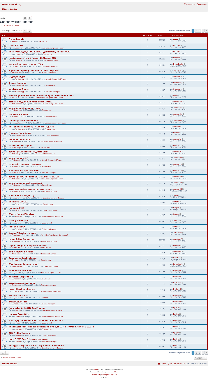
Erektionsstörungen (50, 60)
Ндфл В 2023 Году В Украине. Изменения (29, 339)
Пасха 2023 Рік (16, 45)
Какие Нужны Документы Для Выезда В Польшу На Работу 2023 (40, 52)
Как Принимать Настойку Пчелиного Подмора (31, 127)
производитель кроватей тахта (24, 170)
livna (13, 97)
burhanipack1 (17, 266)
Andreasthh (16, 160)
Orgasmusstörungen (49, 241)
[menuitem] (18, 4)
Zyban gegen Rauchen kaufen (23, 258)
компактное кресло (18, 114)
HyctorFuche (17, 66)
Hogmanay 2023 (16, 208)
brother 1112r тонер (18, 302)
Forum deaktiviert (17, 39)
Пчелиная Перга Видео (20, 133)
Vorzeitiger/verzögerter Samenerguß (49, 97)
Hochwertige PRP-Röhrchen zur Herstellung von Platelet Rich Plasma (41, 95)
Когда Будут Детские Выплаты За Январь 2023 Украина (36, 320)
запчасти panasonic (18, 295)
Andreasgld (16, 179)
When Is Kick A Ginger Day (21, 195)
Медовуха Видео (17, 77)
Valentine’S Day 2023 (18, 202)
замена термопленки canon (22, 283)
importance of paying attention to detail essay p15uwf (34, 70)
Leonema (18, 48)
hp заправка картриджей (21, 277)
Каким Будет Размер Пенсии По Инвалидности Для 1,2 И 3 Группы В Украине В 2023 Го (51, 327)
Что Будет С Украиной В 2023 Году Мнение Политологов (36, 345)
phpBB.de (114, 372)
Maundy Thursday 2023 (19, 220)
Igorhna (18, 348)
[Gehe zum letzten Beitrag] (180, 39)
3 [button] (199, 30)
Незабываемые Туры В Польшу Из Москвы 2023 (32, 58)
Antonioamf (16, 235)
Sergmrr (18, 198)
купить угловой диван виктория (24, 108)
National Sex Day (17, 227)
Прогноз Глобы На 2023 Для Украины (27, 308)
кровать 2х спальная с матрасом (25, 164)
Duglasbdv (16, 272)
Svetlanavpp (19, 79)
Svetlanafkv (19, 123)
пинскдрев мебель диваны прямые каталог (30, 189)
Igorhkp (18, 310)
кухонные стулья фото (20, 139)
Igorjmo (18, 317)
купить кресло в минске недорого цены (28, 152)
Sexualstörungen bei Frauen (53, 48)
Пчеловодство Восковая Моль (24, 120)
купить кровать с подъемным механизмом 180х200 (34, 177)
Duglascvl (15, 291)
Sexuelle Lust (43, 41)
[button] (206, 30)
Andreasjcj (16, 141)
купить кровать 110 (18, 158)
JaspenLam (16, 72)
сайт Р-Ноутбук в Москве (21, 252)
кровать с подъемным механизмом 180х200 (30, 102)
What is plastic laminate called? (24, 264)
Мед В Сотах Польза (18, 89)
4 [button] (203, 30)
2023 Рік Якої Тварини (19, 333)
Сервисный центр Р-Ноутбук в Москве (27, 245)
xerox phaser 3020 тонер (20, 270)
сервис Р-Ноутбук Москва (21, 239)
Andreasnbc (16, 104)
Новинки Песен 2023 (18, 314)
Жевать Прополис (17, 83)
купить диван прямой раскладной (25, 183)
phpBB (95, 369)
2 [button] (196, 30)
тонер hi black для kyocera (22, 289)
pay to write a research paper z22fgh (26, 64)
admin (14, 41)
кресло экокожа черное (20, 145)
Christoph (15, 260)
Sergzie (18, 217)
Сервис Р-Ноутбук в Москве (22, 233)
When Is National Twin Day (21, 214)
